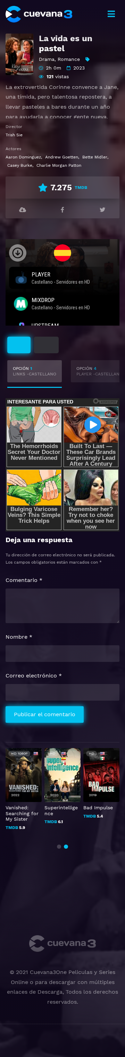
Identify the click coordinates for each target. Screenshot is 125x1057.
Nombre (19, 637)
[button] (59, 847)
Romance (69, 59)
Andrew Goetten (61, 157)
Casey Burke (19, 165)
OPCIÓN (34, 371)
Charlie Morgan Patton (58, 165)
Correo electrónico (34, 675)
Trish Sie (14, 135)
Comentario (24, 580)
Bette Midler (94, 157)
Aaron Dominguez (23, 157)
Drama (47, 59)
